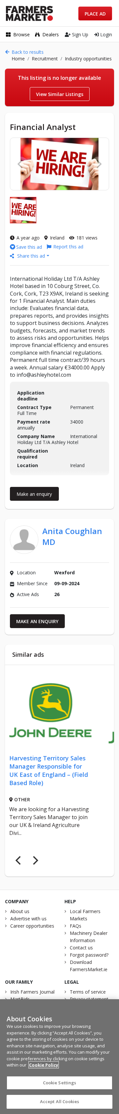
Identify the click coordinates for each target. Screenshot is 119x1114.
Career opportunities (32, 926)
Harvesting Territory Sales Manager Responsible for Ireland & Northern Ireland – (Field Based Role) (65, 770)
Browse (21, 34)
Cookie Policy (43, 1065)
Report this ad (68, 246)
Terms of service (88, 992)
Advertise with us (28, 918)
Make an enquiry (34, 494)
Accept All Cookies (59, 1101)
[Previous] (19, 860)
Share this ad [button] (31, 256)
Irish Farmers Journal (32, 992)
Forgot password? (89, 955)
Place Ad (95, 14)
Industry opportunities (88, 58)
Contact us (81, 947)
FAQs (75, 926)
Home (18, 58)
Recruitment (45, 58)
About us (19, 911)
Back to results (28, 52)
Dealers (50, 34)
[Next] (34, 860)
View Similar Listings (59, 94)
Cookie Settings (59, 1083)
